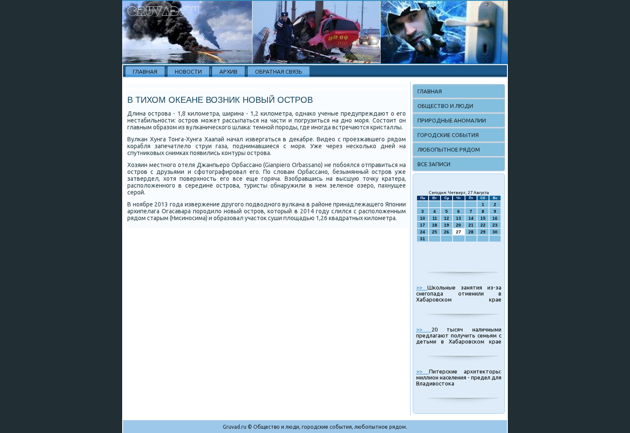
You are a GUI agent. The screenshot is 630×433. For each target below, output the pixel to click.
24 (422, 232)
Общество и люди (445, 106)
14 (471, 218)
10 (422, 218)
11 (434, 218)
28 (471, 232)
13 (458, 218)
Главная (145, 72)
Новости (188, 72)
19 (446, 225)
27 (458, 232)
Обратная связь (278, 72)
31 (422, 238)
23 (495, 225)
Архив (228, 72)
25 (434, 232)
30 (495, 232)
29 (483, 232)
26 (446, 232)
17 (422, 225)
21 (471, 225)
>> (421, 287)
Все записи (433, 164)
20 (458, 225)
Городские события (448, 135)
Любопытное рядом (448, 149)
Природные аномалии (451, 120)
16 (495, 218)
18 (434, 225)
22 (483, 225)
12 (446, 218)
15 (483, 218)
